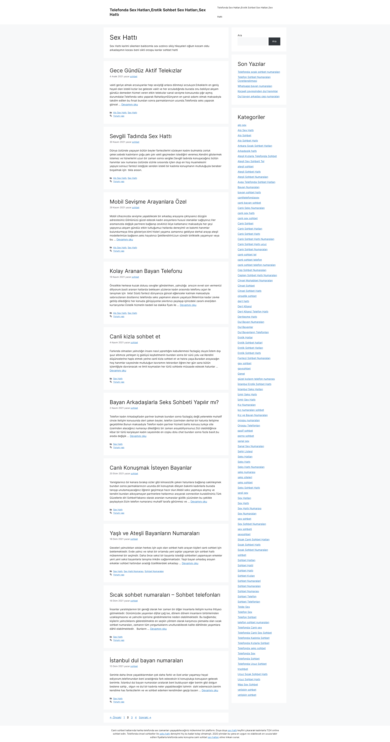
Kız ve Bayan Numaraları (253, 415)
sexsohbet (244, 534)
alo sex (242, 125)
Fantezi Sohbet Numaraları (254, 358)
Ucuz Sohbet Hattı (249, 679)
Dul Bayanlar (245, 327)
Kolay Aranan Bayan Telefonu (146, 271)
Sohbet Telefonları (249, 601)
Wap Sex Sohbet (248, 684)
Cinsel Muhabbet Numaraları (255, 280)
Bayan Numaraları (248, 187)
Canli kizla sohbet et (135, 336)
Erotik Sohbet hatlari (250, 342)
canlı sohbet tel (247, 254)
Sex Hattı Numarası (133, 571)
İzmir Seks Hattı (247, 394)
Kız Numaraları (247, 404)
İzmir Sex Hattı (246, 399)
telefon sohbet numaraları (253, 622)
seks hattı (165, 733)
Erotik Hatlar (245, 337)
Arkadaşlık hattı (247, 151)
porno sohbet (246, 435)
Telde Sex (244, 606)
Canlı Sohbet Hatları (250, 228)
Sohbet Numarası (248, 591)
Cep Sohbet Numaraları (252, 270)
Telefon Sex (245, 612)
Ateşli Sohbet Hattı (249, 171)
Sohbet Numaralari (249, 580)
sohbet (242, 555)
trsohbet (243, 669)
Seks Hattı (244, 461)
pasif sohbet (245, 430)
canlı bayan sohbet (249, 202)
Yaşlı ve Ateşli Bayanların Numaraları (155, 533)
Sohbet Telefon (247, 596)
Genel (241, 373)
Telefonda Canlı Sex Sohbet (255, 632)
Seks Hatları (245, 456)
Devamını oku (129, 104)
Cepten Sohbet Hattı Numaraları (257, 275)
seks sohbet (245, 482)
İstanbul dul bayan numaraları (146, 660)
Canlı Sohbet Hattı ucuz (252, 244)
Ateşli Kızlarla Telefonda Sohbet (257, 156)
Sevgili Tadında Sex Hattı (141, 136)
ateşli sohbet (246, 166)
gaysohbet (244, 368)
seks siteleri (245, 477)
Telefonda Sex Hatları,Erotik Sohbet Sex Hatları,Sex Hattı (245, 12)
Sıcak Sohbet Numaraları (253, 549)
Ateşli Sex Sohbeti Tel (251, 161)
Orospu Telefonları (249, 425)
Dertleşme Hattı (247, 316)
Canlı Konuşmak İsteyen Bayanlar (151, 467)
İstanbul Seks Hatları (250, 389)
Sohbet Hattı (245, 570)
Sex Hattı (132, 112)
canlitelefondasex (248, 197)
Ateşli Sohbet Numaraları (253, 176)
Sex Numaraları (247, 513)
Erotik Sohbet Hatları (250, 347)
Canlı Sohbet (245, 223)
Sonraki (145, 717)
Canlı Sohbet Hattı (249, 233)
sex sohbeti (245, 529)
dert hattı (243, 301)
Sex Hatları (244, 498)
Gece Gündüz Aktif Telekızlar (146, 70)
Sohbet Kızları (246, 575)
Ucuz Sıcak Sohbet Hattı (253, 674)
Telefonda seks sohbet (252, 648)
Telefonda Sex (246, 653)
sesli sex (243, 492)
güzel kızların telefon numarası (256, 378)
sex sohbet (244, 518)
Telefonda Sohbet (249, 658)
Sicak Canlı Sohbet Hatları (253, 539)
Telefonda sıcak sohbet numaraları (259, 71)
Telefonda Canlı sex (250, 627)
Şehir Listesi (245, 451)
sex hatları (213, 737)
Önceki (115, 717)
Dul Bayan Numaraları (251, 321)
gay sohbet (244, 363)
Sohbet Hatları (246, 560)
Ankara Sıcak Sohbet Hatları (255, 145)
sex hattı (232, 730)
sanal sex (243, 441)
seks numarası (246, 472)
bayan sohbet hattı (249, 192)
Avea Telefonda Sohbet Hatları (256, 182)
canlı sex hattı (246, 213)
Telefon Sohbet (247, 617)
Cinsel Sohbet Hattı (249, 290)
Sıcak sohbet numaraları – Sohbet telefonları (165, 594)
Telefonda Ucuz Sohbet (252, 663)
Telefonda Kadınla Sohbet (253, 637)
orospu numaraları (249, 420)
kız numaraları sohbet (251, 410)
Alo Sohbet (244, 135)
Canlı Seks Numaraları (251, 207)
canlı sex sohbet (248, 218)
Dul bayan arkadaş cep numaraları (259, 96)
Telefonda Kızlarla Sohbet (253, 643)
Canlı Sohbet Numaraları (253, 249)
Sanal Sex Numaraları (251, 446)
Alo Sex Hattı (119, 112)
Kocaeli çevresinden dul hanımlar (258, 91)
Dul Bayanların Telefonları (253, 332)
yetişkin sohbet (247, 694)
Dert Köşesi (245, 306)
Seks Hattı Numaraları (251, 467)
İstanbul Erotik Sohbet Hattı (254, 384)
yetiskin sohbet (247, 689)
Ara (240, 35)
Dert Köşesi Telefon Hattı (253, 311)
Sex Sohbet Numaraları (252, 523)
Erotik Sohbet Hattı (249, 353)
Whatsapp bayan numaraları (255, 86)
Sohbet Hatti (245, 565)
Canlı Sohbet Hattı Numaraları (256, 239)
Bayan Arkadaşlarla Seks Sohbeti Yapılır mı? (164, 402)
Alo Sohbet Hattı (248, 140)
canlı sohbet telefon (250, 259)
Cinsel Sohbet (246, 285)
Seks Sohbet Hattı (249, 487)
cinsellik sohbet (247, 296)
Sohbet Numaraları (154, 571)
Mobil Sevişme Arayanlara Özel (148, 201)
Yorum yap (118, 116)
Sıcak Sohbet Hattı (249, 544)
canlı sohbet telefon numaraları (257, 264)
